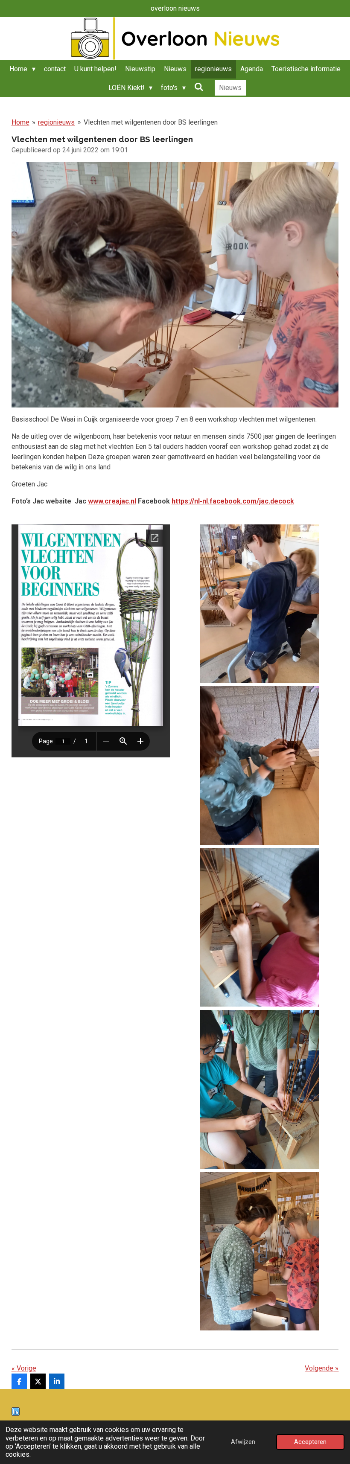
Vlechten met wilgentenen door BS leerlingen (151, 122)
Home (20, 122)
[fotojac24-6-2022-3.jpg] (259, 927)
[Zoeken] (199, 87)
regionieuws (56, 122)
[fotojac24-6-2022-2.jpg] (259, 765)
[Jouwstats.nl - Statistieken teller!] (16, 1413)
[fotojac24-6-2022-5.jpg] (259, 1251)
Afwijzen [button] (243, 1442)
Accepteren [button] (310, 1442)
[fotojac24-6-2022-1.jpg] (259, 603)
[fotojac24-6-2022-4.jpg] (259, 1089)
